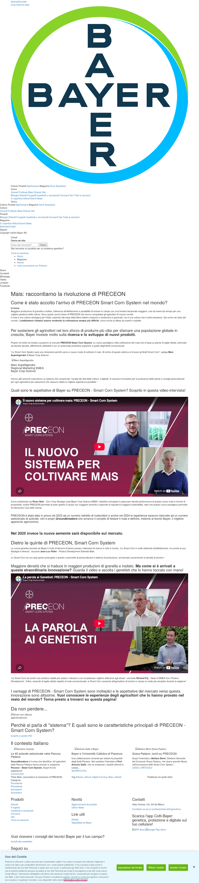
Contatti (22, 1)
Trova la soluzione (20, 253)
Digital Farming (99, 777)
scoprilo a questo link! (21, 735)
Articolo (79, 777)
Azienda (15, 1)
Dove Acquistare (58, 186)
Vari (71, 195)
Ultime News (78, 807)
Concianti (64, 195)
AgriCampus (33, 186)
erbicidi (117, 777)
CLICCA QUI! (17, 773)
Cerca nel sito (18, 240)
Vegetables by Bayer (82, 822)
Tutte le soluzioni (82, 195)
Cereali (14, 192)
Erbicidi (23, 195)
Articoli (26, 198)
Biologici (15, 195)
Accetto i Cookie (178, 867)
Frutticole (23, 192)
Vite (44, 192)
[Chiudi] (194, 867)
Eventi (33, 198)
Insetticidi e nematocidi (48, 195)
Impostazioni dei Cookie (130, 867)
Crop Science (20, 4)
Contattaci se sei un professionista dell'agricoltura (156, 809)
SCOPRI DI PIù (79, 770)
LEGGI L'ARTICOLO (142, 767)
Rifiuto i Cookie (156, 867)
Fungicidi (31, 195)
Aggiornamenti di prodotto (84, 804)
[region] (99, 867)
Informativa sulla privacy (75, 879)
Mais (30, 192)
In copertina (17, 198)
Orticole (37, 192)
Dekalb (75, 819)
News (39, 198)
